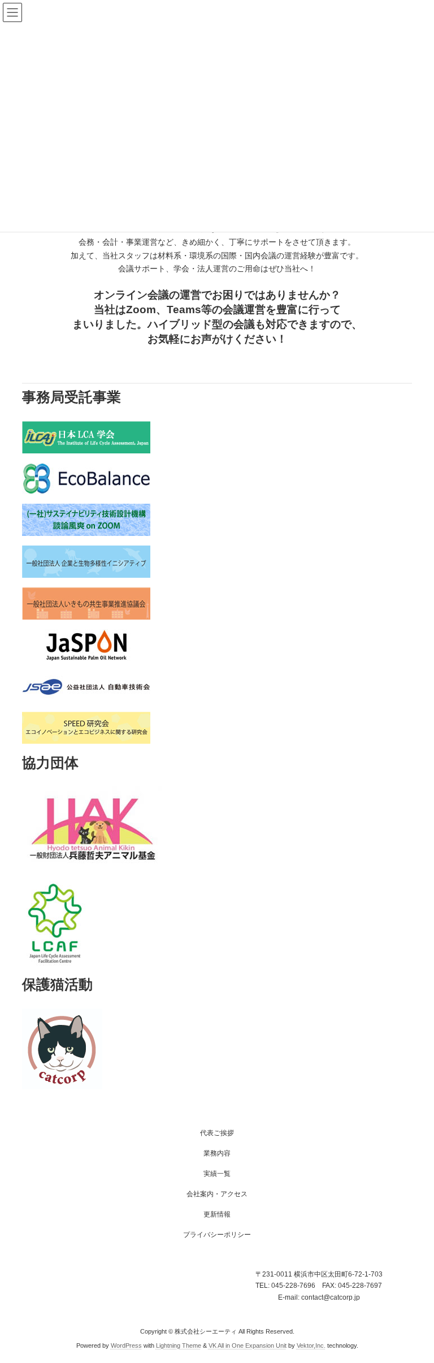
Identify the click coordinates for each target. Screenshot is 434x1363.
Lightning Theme (178, 1345)
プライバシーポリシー (217, 1235)
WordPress (126, 1345)
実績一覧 (217, 1174)
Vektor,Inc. (311, 1345)
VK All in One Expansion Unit (248, 1345)
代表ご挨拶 (217, 1133)
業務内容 (217, 1153)
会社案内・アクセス (217, 1194)
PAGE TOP (413, 1310)
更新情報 (217, 1214)
